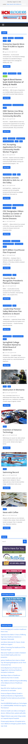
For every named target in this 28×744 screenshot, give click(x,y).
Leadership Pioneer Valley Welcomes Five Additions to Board (12, 311)
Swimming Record (11, 472)
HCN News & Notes (19, 38)
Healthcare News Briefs (18, 105)
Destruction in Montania (13, 389)
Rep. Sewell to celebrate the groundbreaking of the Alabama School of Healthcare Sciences (14, 683)
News (9, 40)
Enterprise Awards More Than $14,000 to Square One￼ (13, 46)
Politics (5, 76)
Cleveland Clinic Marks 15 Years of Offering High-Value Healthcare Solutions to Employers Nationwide (13, 637)
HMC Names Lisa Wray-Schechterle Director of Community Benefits (13, 113)
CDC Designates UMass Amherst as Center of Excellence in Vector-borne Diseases (13, 215)
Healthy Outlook (7, 208)
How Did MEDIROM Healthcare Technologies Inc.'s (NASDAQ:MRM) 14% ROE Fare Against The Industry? (14, 705)
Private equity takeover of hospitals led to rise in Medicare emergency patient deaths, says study (13, 724)
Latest (4, 40)
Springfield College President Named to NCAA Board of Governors (12, 346)
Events (4, 38)
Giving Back (10, 38)
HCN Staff (15, 52)
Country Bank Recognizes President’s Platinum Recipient (13, 280)
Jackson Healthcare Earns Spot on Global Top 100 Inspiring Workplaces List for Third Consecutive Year (13, 662)
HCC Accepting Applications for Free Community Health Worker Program (12, 148)
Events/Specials (11, 138)
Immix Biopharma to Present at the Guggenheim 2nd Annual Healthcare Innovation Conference (11, 670)
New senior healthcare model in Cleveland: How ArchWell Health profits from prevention (13, 655)
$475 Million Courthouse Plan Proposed (13, 251)
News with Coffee (10, 512)
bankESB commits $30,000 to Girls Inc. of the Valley (12, 180)
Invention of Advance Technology (12, 430)
